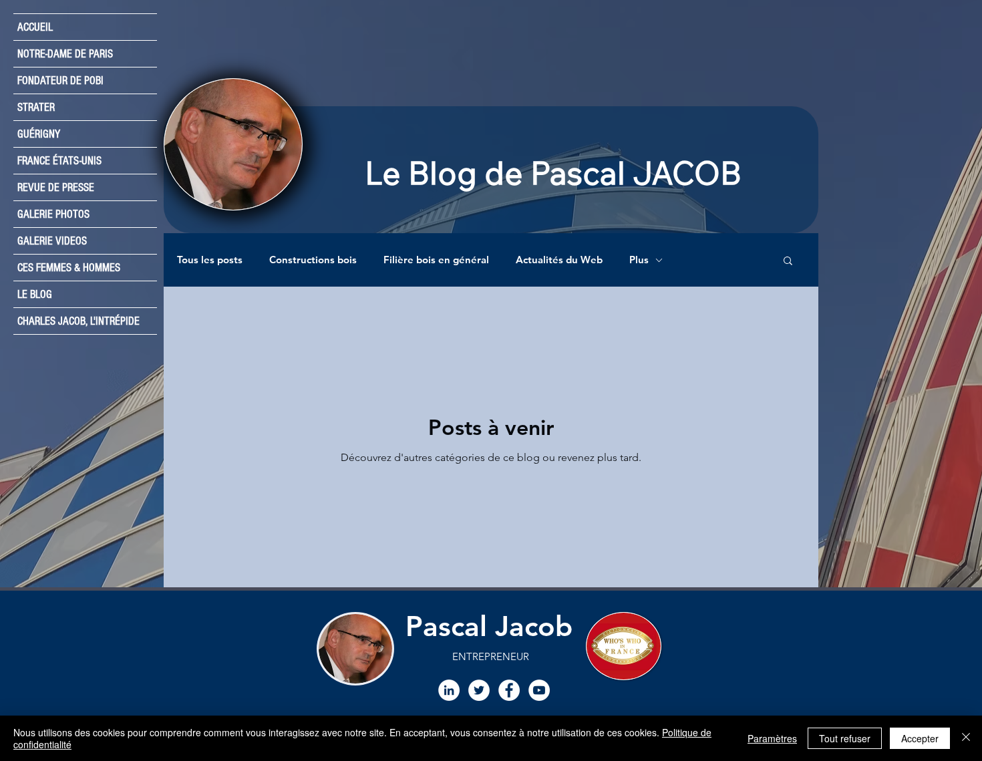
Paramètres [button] (772, 738)
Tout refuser (844, 738)
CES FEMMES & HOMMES (68, 267)
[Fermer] (966, 738)
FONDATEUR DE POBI (60, 80)
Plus (639, 260)
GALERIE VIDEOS (52, 241)
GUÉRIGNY (38, 134)
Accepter (920, 738)
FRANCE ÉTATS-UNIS (59, 160)
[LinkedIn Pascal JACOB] (449, 690)
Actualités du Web (559, 260)
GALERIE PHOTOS (53, 214)
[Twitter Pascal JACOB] (479, 690)
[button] (788, 262)
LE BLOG (34, 294)
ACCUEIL (35, 27)
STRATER (36, 107)
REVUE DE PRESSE (55, 187)
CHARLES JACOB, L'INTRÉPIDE (78, 321)
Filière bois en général (436, 260)
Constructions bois (313, 260)
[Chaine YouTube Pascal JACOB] (539, 690)
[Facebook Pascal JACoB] (509, 690)
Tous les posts (209, 260)
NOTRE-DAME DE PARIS (65, 53)
